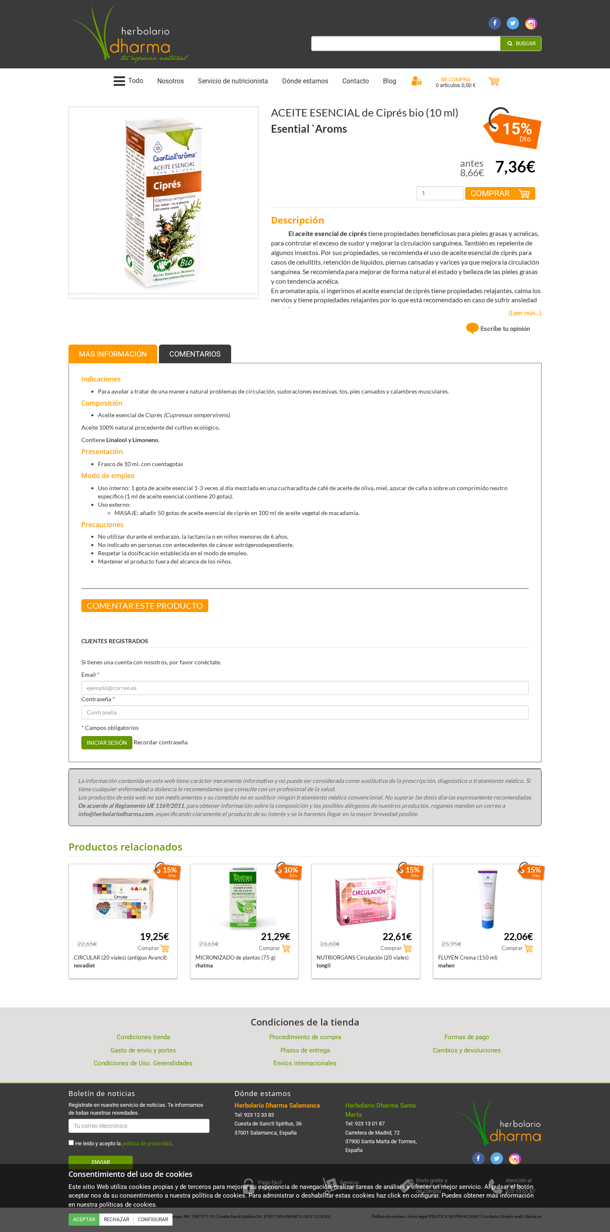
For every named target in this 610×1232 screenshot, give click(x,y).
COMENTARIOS (195, 354)
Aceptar (84, 1219)
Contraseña (98, 698)
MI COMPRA (455, 79)
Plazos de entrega (305, 1050)
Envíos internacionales (305, 1063)
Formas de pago (466, 1037)
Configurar (153, 1219)
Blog (389, 81)
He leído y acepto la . (123, 1143)
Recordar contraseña (161, 742)
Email (90, 674)
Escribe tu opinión (504, 329)
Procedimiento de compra (305, 1037)
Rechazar (116, 1219)
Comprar (491, 193)
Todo (135, 81)
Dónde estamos (305, 81)
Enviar (101, 1162)
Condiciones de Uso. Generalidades (143, 1063)
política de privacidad (146, 1143)
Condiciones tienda (143, 1037)
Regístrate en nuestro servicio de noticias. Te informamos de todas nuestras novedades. (135, 1108)
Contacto (355, 81)
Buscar (525, 43)
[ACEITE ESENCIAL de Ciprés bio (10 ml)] (163, 201)
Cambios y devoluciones (467, 1050)
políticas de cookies (127, 1204)
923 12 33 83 (259, 1115)
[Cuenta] (416, 81)
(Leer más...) (523, 312)
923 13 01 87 (370, 1123)
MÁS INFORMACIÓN (113, 354)
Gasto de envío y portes (143, 1050)
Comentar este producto (145, 605)
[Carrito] (493, 81)
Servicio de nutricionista (233, 81)
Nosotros (170, 81)
